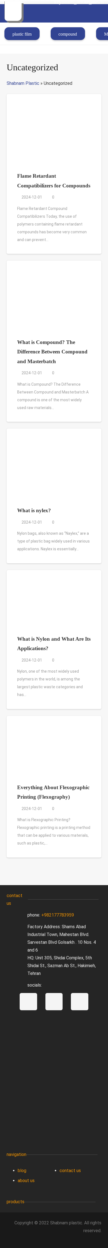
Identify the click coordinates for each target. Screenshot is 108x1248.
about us (26, 1180)
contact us (70, 1170)
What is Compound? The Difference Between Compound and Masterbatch (52, 351)
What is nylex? (34, 510)
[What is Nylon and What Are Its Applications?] (54, 573)
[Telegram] (28, 1002)
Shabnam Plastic (23, 83)
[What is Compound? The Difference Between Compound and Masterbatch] (54, 264)
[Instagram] (79, 1002)
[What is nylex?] (54, 432)
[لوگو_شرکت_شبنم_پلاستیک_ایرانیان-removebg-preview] (13, 11)
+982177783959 (57, 915)
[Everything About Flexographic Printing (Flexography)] (54, 719)
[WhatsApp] (54, 1002)
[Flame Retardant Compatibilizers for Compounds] (54, 97)
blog (22, 1170)
